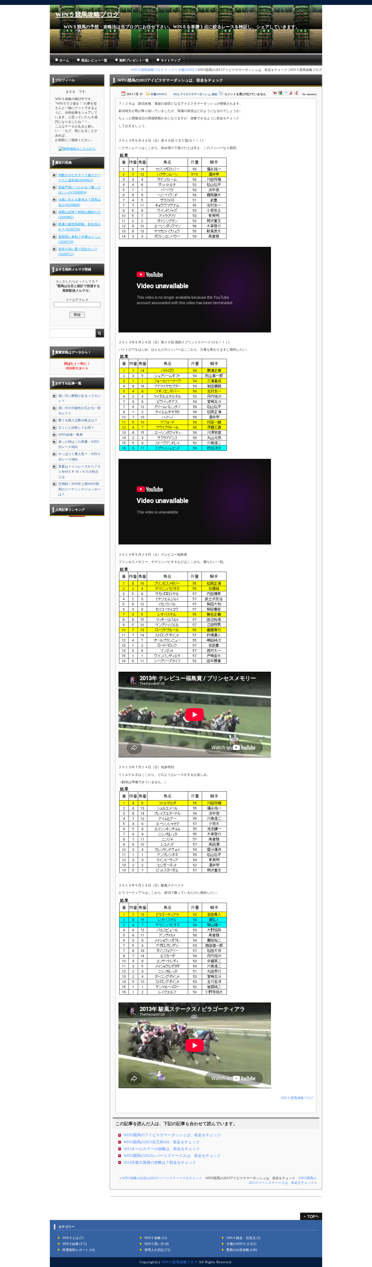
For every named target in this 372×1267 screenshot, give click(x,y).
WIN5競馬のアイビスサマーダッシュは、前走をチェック (172, 1135)
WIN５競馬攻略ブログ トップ (152, 70)
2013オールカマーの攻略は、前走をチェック (162, 1149)
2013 (176, 94)
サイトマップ (170, 60)
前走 (214, 94)
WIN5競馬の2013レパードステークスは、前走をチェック (172, 1156)
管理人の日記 (154, 1250)
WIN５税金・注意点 (241, 1238)
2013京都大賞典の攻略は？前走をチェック (160, 1162)
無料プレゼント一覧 (134, 60)
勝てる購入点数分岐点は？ (77, 420)
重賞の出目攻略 (237, 1250)
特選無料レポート (75, 1250)
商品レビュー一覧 (94, 60)
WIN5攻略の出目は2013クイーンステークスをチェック (162, 1178)
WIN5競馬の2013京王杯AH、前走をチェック (162, 1142)
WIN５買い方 (154, 1244)
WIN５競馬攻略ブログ (87, 14)
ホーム (64, 60)
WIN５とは (70, 1238)
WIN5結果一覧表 (70, 435)
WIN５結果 (70, 1244)
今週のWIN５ (187, 70)
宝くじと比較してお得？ (76, 427)
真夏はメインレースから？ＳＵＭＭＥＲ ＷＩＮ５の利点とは (79, 472)
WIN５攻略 (152, 1238)
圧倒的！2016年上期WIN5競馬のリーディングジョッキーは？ (79, 489)
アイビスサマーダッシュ (195, 94)
